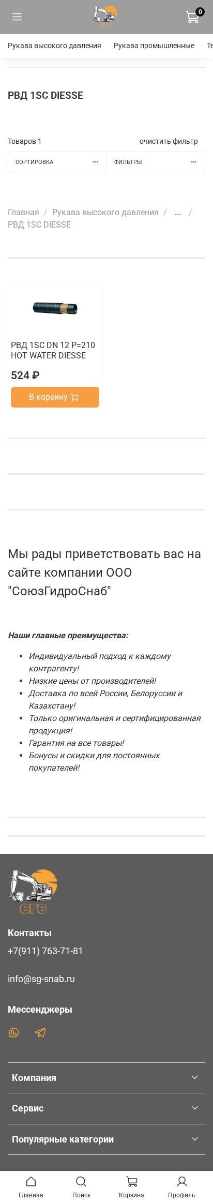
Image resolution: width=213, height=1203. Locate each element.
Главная (23, 212)
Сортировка (34, 162)
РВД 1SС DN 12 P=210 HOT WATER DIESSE (53, 350)
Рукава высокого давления (54, 45)
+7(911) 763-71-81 (45, 951)
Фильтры (128, 162)
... (178, 212)
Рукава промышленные (154, 45)
